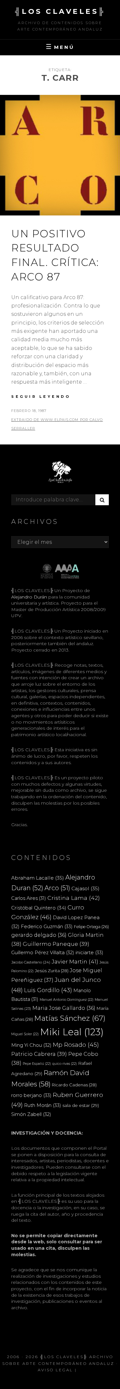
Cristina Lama (73, 897)
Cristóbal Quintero (38, 908)
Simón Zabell (31, 1114)
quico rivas (64, 1064)
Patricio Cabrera (39, 1054)
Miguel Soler (25, 1034)
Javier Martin (75, 961)
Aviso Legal (55, 1369)
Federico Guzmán (47, 926)
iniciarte (89, 952)
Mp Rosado (76, 1044)
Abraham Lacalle (37, 878)
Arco (57, 888)
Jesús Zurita (51, 970)
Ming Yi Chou (31, 1045)
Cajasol (85, 888)
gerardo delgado (39, 935)
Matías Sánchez (70, 1018)
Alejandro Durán (29, 597)
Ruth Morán (42, 1105)
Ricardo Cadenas (74, 1084)
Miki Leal (72, 1031)
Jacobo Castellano (30, 962)
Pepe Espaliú (37, 1064)
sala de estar (80, 1105)
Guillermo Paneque (56, 944)
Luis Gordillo (48, 990)
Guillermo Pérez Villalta (42, 952)
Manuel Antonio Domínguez (66, 1000)
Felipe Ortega (91, 926)
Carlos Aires (28, 898)
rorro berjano (31, 1095)
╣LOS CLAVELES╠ (60, 11)
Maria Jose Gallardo (63, 1008)
